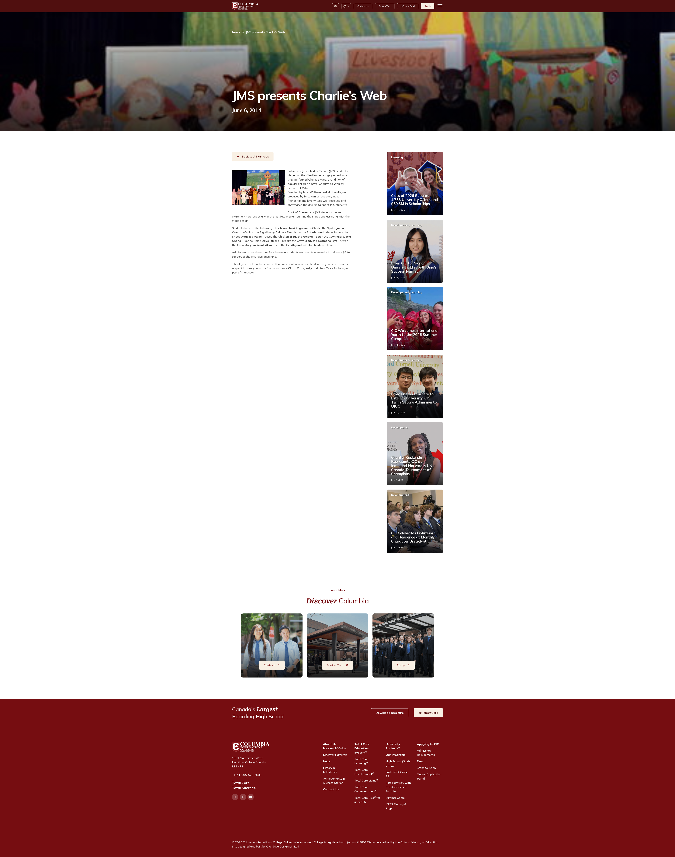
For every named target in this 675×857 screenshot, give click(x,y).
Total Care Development (364, 772)
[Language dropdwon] (346, 6)
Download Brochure (390, 712)
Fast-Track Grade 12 (397, 774)
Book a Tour (385, 6)
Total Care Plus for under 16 (367, 800)
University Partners (393, 746)
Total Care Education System (361, 748)
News (236, 32)
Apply (428, 6)
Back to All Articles (255, 156)
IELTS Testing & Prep (396, 806)
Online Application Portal (429, 776)
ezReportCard (408, 6)
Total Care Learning (361, 761)
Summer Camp (395, 797)
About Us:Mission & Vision (334, 746)
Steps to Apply (426, 768)
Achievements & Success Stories (334, 780)
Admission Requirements (426, 753)
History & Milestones (330, 770)
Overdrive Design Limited (282, 846)
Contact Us (363, 6)
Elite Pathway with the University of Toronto (398, 787)
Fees (420, 761)
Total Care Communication (365, 789)
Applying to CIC (428, 744)
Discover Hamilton (335, 755)
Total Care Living (366, 780)
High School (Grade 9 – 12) (398, 763)
